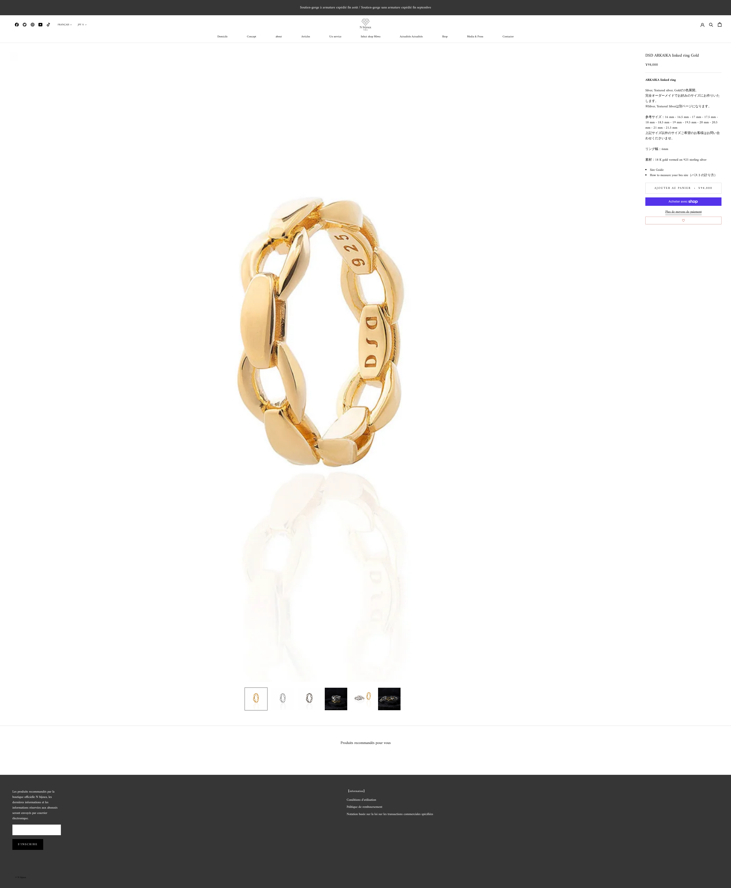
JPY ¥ (81, 24)
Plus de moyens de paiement (683, 212)
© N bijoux (20, 877)
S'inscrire (28, 844)
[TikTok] (48, 24)
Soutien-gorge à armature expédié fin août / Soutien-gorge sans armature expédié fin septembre (365, 7)
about (279, 36)
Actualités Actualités (411, 36)
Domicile (222, 36)
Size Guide (657, 170)
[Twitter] (24, 24)
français (63, 24)
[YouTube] (40, 24)
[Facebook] (17, 24)
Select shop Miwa (370, 36)
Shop (445, 36)
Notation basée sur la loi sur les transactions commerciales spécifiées (390, 814)
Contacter (508, 36)
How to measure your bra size (669, 175)
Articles (305, 36)
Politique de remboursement (364, 807)
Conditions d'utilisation (361, 800)
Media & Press (475, 36)
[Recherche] (711, 24)
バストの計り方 (702, 175)
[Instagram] (32, 24)
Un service (335, 36)
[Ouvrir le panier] (719, 24)
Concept (251, 36)
